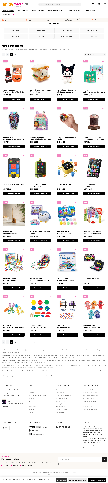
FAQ (30, 390)
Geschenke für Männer (90, 409)
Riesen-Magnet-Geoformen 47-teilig (38, 326)
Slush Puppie (60, 392)
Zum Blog (5, 406)
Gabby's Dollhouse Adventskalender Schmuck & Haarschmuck (40, 138)
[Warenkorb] (104, 4)
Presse (31, 412)
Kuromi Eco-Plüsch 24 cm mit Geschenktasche (67, 91)
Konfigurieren (61, 480)
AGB (30, 401)
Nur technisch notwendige (77, 480)
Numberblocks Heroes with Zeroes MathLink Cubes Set (92, 232)
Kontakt (31, 392)
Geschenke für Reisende (90, 390)
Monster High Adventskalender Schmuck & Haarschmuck (13, 138)
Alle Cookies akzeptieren (97, 480)
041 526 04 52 (14, 393)
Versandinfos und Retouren (37, 395)
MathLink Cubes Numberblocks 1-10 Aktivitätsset (10, 279)
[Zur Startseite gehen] (15, 4)
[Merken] (23, 61)
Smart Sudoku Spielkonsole (89, 185)
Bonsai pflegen (60, 404)
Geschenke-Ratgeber (90, 385)
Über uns (31, 409)
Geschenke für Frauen (89, 398)
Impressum (32, 406)
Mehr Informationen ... (14, 481)
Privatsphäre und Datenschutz (38, 404)
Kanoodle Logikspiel (91, 278)
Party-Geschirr (60, 406)
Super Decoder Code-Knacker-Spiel (38, 185)
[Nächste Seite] (31, 54)
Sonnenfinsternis (61, 412)
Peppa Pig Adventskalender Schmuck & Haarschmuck (93, 91)
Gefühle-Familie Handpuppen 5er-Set (91, 326)
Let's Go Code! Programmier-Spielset (65, 279)
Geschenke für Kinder (89, 404)
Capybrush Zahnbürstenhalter (10, 232)
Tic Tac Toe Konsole (64, 184)
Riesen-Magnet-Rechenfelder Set (63, 326)
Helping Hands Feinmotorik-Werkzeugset (13, 326)
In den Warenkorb (14, 99)
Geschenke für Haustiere (90, 395)
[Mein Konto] (99, 4)
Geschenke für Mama (89, 401)
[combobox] (57, 4)
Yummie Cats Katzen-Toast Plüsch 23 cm (40, 91)
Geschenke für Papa (89, 406)
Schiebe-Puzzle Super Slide (13, 184)
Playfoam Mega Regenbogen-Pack (64, 232)
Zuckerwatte (60, 390)
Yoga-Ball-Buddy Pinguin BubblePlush (40, 232)
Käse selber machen (62, 398)
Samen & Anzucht (61, 409)
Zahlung (31, 398)
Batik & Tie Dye (60, 401)
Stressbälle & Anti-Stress (63, 395)
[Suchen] (79, 4)
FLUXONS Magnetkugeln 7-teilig (66, 138)
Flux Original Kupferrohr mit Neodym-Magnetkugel (93, 138)
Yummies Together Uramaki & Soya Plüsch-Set (13, 91)
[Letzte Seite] (35, 54)
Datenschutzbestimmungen (76, 464)
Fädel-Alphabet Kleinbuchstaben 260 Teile (40, 279)
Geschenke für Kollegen (90, 392)
